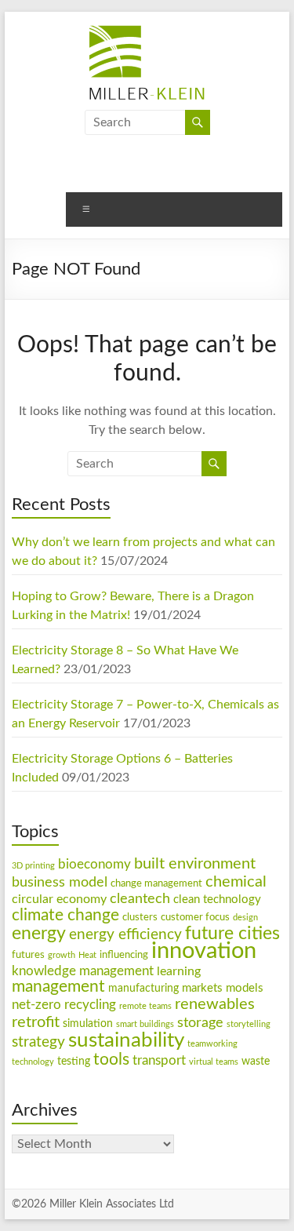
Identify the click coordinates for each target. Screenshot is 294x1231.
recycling (90, 1004)
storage (200, 1022)
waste (255, 1061)
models (244, 988)
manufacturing (143, 988)
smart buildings (145, 1024)
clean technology (217, 899)
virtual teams (213, 1062)
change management (156, 883)
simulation (88, 1023)
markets (202, 988)
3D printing (33, 865)
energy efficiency (125, 934)
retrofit (36, 1022)
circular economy (59, 899)
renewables (215, 1004)
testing (73, 1061)
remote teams (145, 1006)
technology (33, 1062)
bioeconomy (94, 864)
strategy (38, 1042)
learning (179, 971)
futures (28, 955)
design (245, 917)
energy (39, 933)
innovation (203, 951)
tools (111, 1059)
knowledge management (83, 971)
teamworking (212, 1044)
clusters (140, 917)
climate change (65, 915)
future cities (232, 933)
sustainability (126, 1040)
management (58, 986)
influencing (124, 955)
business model (59, 882)
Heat (87, 955)
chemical (236, 882)
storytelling (248, 1024)
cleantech (140, 898)
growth (61, 955)
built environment (195, 864)
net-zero (36, 1004)
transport (159, 1060)
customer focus (195, 917)
